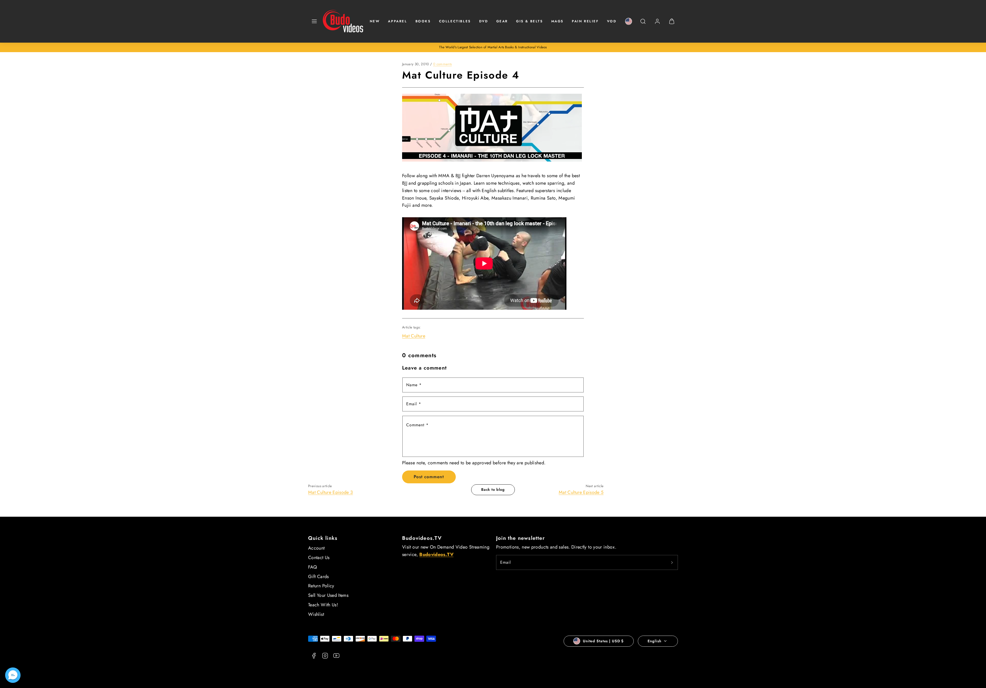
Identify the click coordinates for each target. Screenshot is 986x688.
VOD (612, 21)
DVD (483, 21)
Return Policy (321, 585)
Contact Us (319, 557)
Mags (557, 21)
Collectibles (455, 21)
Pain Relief (585, 21)
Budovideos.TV (422, 538)
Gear (502, 21)
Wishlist (316, 614)
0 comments (442, 64)
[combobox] (643, 24)
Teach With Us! (323, 604)
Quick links (322, 538)
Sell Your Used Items (328, 595)
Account (316, 548)
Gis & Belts (529, 21)
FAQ (312, 567)
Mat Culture (413, 336)
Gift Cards (318, 576)
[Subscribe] (672, 562)
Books (423, 21)
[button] (314, 21)
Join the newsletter (520, 538)
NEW (375, 21)
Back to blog (493, 489)
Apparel (397, 21)
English (654, 641)
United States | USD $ (603, 641)
